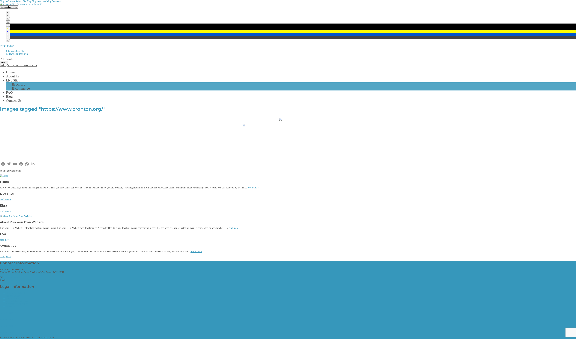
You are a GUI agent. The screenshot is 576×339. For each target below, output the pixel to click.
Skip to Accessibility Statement (46, 1)
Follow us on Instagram (17, 54)
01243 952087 (7, 46)
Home (10, 72)
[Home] (4, 176)
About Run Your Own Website (22, 222)
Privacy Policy (13, 296)
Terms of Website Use (16, 293)
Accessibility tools (9, 7)
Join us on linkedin (15, 51)
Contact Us (13, 100)
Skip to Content (7, 1)
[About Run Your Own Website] (16, 216)
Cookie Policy (13, 298)
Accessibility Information (18, 301)
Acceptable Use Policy (17, 304)
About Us (13, 76)
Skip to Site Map (23, 1)
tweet (8, 256)
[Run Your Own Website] (21, 4)
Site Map (10, 306)
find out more (6, 319)
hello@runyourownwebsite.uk (18, 65)
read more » (253, 187)
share (2, 256)
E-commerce (21, 88)
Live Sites (13, 80)
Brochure (18, 84)
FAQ (9, 92)
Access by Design (64, 337)
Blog (9, 96)
